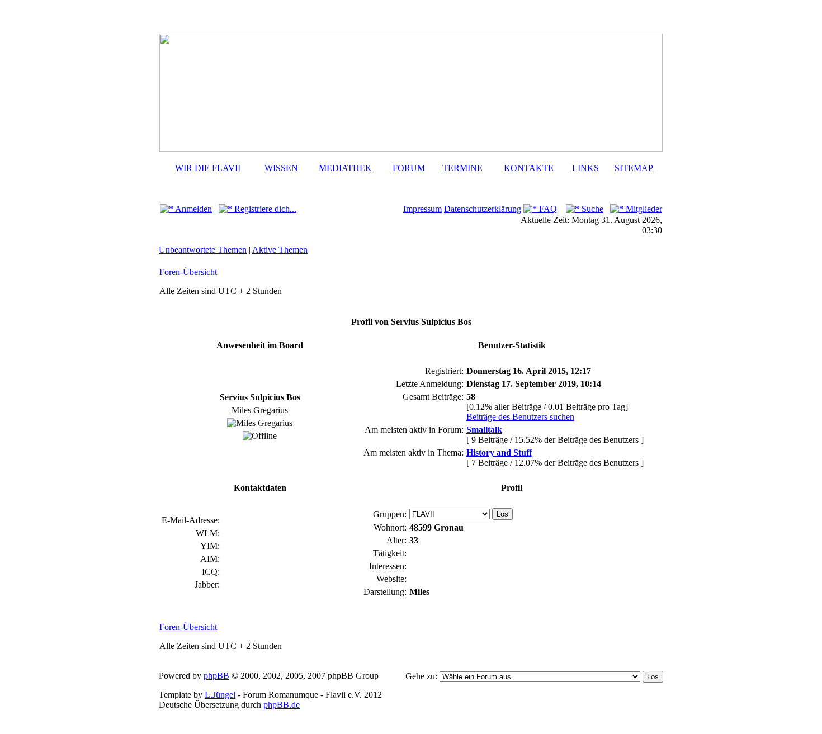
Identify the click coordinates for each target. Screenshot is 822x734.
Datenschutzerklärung (482, 209)
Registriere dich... (264, 209)
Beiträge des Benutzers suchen (520, 417)
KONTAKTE (529, 168)
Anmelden (192, 209)
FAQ (547, 209)
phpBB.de (281, 704)
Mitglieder (642, 209)
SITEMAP (634, 168)
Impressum (422, 209)
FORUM (409, 168)
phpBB (216, 675)
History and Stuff (499, 452)
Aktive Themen (280, 249)
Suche (591, 209)
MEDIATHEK (345, 168)
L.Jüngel (220, 694)
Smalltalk (484, 429)
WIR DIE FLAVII (207, 168)
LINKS (585, 168)
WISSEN (281, 168)
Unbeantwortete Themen (203, 249)
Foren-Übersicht (188, 272)
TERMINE (462, 168)
